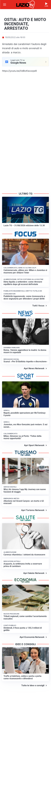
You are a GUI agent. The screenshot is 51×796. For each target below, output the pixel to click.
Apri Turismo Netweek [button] (32, 510)
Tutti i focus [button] (38, 305)
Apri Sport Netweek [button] (34, 445)
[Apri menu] (5, 4)
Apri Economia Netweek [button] (32, 637)
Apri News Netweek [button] (34, 368)
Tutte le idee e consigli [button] (32, 685)
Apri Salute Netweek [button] (33, 573)
